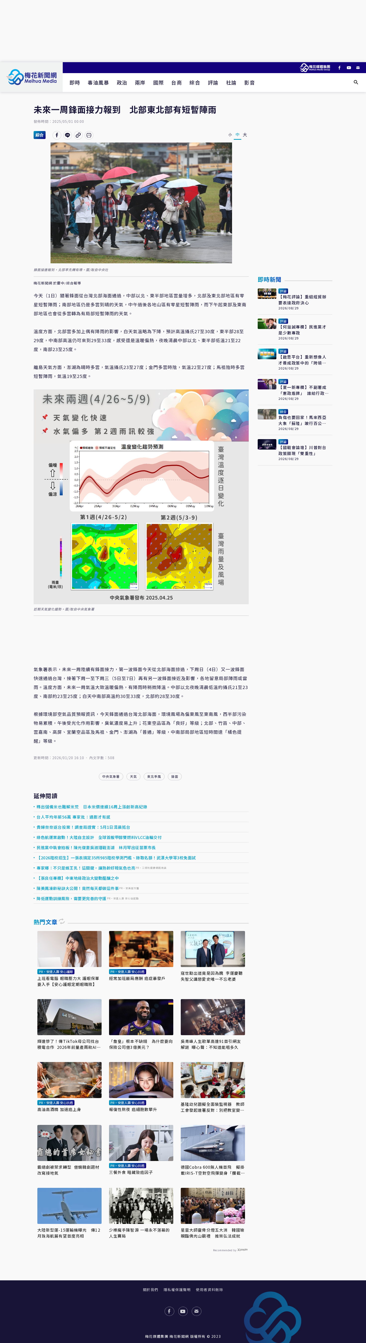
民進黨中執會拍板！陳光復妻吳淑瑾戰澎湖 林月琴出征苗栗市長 (96, 847)
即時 (74, 82)
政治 (122, 82)
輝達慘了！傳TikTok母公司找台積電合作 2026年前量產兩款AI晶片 (69, 1044)
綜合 (194, 82)
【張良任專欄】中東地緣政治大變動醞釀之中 (78, 878)
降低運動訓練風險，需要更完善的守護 (72, 898)
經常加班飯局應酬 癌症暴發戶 (137, 978)
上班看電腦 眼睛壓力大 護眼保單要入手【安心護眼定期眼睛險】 (68, 981)
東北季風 (154, 776)
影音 (249, 82)
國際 (158, 82)
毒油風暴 (98, 82)
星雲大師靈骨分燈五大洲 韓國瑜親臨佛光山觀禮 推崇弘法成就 (213, 1233)
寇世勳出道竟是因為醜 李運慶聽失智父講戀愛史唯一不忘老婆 (212, 976)
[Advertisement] (183, 31)
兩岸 (140, 82)
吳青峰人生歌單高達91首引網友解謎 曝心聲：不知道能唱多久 (211, 1044)
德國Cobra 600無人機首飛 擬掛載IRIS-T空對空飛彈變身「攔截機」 (212, 1170)
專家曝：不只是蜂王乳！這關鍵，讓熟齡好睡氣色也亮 (86, 868)
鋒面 (174, 776)
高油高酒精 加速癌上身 (59, 1109)
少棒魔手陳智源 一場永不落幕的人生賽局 (139, 1233)
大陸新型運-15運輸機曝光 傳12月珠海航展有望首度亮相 (68, 1233)
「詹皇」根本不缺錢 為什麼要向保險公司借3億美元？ (141, 1044)
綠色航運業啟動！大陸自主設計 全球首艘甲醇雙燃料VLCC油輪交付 (99, 837)
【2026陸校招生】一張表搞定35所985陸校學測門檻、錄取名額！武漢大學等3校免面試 (116, 858)
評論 (213, 82)
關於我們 (150, 1289)
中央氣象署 (111, 776)
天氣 (133, 776)
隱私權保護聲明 (177, 1289)
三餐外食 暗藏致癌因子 (131, 1172)
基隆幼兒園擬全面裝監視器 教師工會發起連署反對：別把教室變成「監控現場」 (213, 1107)
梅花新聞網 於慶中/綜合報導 (57, 283)
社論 (231, 82)
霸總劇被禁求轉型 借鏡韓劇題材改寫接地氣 (68, 1170)
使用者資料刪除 (209, 1289)
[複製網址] (78, 135)
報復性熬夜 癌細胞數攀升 (133, 1109)
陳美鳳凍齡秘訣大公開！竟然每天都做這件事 (78, 888)
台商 (176, 82)
